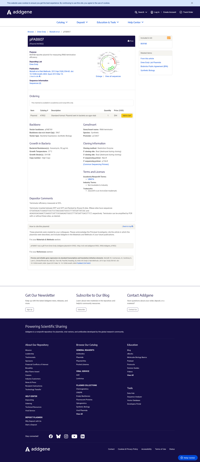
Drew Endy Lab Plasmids (151, 62)
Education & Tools (106, 22)
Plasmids (79, 357)
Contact (111, 449)
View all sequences (113, 76)
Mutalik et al (55, 32)
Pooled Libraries (82, 364)
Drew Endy (41, 32)
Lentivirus (80, 379)
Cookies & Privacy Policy (128, 449)
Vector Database (133, 400)
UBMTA (91, 179)
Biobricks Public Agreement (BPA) (154, 66)
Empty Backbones (83, 396)
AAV (78, 375)
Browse (31, 32)
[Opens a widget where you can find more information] (188, 458)
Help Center (134, 22)
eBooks (130, 354)
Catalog (61, 22)
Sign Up (29, 309)
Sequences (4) (35, 83)
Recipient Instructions (33, 386)
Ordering (28, 403)
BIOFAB (144, 44)
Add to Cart (127, 116)
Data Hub (130, 393)
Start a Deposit (31, 425)
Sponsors (29, 361)
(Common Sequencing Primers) (96, 164)
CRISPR (79, 393)
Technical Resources (33, 407)
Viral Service (30, 411)
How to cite (34, 76)
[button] (141, 12)
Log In (156, 12)
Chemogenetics (82, 389)
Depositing (29, 400)
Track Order (188, 12)
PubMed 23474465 (84, 263)
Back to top (127, 226)
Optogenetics (81, 403)
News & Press (30, 382)
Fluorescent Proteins (84, 400)
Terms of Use (160, 449)
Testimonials (30, 357)
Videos (130, 372)
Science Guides (133, 368)
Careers (28, 375)
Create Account (169, 12)
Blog (129, 350)
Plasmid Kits (81, 361)
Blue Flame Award (32, 372)
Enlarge (99, 76)
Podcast (130, 361)
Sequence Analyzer (134, 397)
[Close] (191, 3)
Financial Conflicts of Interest (36, 364)
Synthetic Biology (148, 70)
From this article (147, 58)
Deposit (81, 22)
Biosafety (29, 368)
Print (131, 41)
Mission (28, 350)
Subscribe (81, 309)
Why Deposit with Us (33, 421)
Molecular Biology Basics (137, 357)
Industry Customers (33, 379)
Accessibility (146, 449)
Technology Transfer (33, 389)
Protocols (131, 364)
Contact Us (133, 309)
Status (172, 449)
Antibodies (80, 354)
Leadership (29, 354)
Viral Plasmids (82, 410)
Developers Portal (134, 404)
